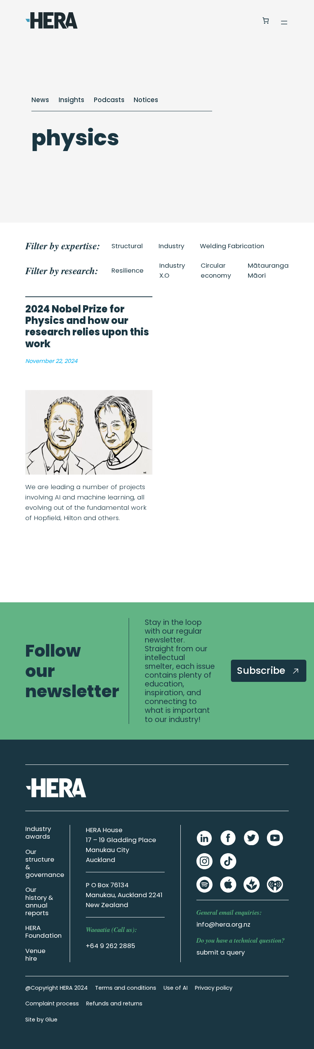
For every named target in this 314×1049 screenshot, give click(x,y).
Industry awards (38, 832)
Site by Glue (41, 1019)
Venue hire (35, 954)
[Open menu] (284, 22)
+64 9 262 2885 (110, 945)
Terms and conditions (125, 988)
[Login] (247, 20)
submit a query (220, 952)
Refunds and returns (114, 1003)
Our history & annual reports (39, 901)
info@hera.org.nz (223, 924)
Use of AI (176, 988)
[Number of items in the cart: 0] (265, 21)
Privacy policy (213, 988)
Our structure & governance (44, 863)
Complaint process (52, 1003)
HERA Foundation (43, 931)
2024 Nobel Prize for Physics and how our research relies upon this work (87, 326)
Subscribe (262, 670)
